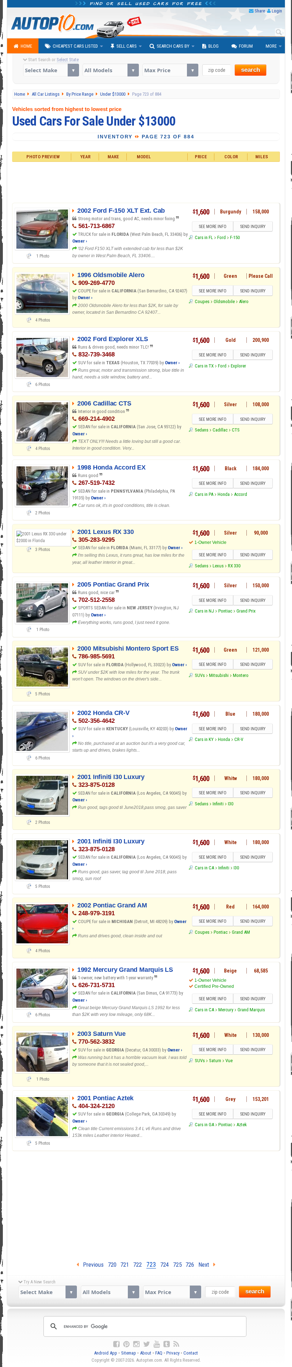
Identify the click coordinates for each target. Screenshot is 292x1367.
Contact (190, 1353)
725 (177, 1264)
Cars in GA (204, 1124)
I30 (230, 803)
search (250, 70)
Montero (241, 675)
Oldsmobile (224, 301)
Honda (224, 494)
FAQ (158, 1353)
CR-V (238, 739)
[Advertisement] (146, 181)
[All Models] (111, 70)
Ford (221, 237)
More (271, 46)
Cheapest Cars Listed (75, 46)
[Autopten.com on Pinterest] (126, 1344)
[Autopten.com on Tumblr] (166, 1344)
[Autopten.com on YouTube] (156, 1344)
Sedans (201, 430)
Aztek (241, 1124)
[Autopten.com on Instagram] (136, 1344)
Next (205, 1264)
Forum (246, 46)
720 (112, 1264)
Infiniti (218, 803)
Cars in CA (204, 867)
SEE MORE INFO (212, 226)
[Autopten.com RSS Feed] (176, 1344)
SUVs (199, 675)
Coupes (202, 301)
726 (190, 1264)
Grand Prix (246, 611)
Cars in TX (204, 366)
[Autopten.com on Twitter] (146, 1344)
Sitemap (128, 1353)
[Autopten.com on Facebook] (116, 1344)
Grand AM (241, 932)
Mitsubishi (219, 675)
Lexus (218, 565)
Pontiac (225, 611)
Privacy (172, 1353)
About (145, 1353)
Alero (244, 301)
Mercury (225, 1009)
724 (164, 1264)
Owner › (79, 241)
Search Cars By (173, 46)
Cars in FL (204, 237)
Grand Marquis (251, 1009)
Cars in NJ (204, 611)
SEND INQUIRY (253, 226)
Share (260, 11)
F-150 (235, 237)
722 (137, 1264)
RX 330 (234, 565)
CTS (236, 430)
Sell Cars (126, 46)
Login (277, 11)
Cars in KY (204, 739)
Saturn (215, 1060)
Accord (240, 494)
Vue (229, 1060)
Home (26, 46)
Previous (91, 1264)
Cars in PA (204, 494)
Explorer (238, 366)
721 (124, 1264)
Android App (105, 1353)
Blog (213, 46)
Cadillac (220, 430)
